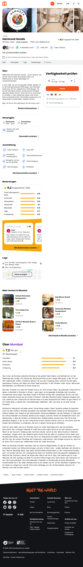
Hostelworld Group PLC (71, 502)
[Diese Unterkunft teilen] (79, 32)
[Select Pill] (52, 4)
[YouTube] (4, 507)
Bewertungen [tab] (36, 62)
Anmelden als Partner (69, 528)
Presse (67, 507)
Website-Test (70, 552)
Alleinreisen (51, 523)
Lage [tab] (25, 62)
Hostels (32, 502)
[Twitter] (9, 502)
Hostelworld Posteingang (69, 533)
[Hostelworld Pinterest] (9, 507)
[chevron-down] (20, 352)
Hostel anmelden (70, 523)
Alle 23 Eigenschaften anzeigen (14, 52)
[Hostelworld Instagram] (14, 502)
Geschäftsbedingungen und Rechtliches (32, 552)
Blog (48, 507)
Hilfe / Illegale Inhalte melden (35, 528)
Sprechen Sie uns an (36, 523)
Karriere (67, 512)
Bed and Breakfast (36, 512)
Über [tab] (4, 62)
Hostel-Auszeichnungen (53, 518)
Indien (12, 42)
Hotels (32, 507)
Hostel (5, 36)
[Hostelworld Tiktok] (14, 507)
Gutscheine (51, 552)
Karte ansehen (22, 42)
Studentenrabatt (52, 528)
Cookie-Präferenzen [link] (18, 557)
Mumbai (5, 42)
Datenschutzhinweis (10, 552)
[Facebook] (4, 502)
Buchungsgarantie (53, 512)
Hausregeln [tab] (14, 62)
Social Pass (51, 502)
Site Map (6, 557)
